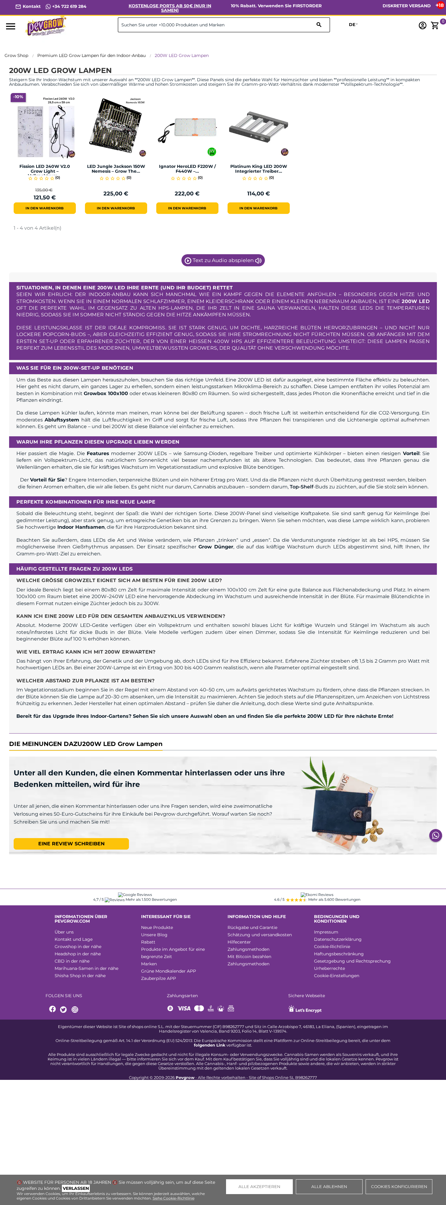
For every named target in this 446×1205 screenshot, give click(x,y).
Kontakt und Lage (74, 939)
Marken (149, 964)
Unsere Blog (154, 934)
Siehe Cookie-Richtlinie (173, 1198)
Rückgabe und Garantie (252, 927)
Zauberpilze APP (158, 978)
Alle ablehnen (329, 1186)
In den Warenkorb (44, 208)
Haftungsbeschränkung (339, 954)
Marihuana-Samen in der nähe (86, 968)
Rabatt (148, 942)
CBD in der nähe (72, 961)
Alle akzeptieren (259, 1186)
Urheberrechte (329, 968)
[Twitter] (64, 1009)
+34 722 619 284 (68, 6)
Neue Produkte (157, 927)
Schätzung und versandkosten (260, 934)
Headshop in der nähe (78, 954)
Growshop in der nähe (78, 946)
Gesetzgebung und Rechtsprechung (352, 961)
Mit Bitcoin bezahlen (249, 956)
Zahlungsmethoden (248, 949)
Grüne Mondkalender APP (168, 971)
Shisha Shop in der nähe (80, 975)
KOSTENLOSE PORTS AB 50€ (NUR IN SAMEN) (170, 8)
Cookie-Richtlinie (332, 946)
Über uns (64, 932)
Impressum (326, 932)
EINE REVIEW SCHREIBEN (71, 844)
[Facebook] (53, 1009)
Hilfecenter (239, 942)
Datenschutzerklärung (338, 939)
